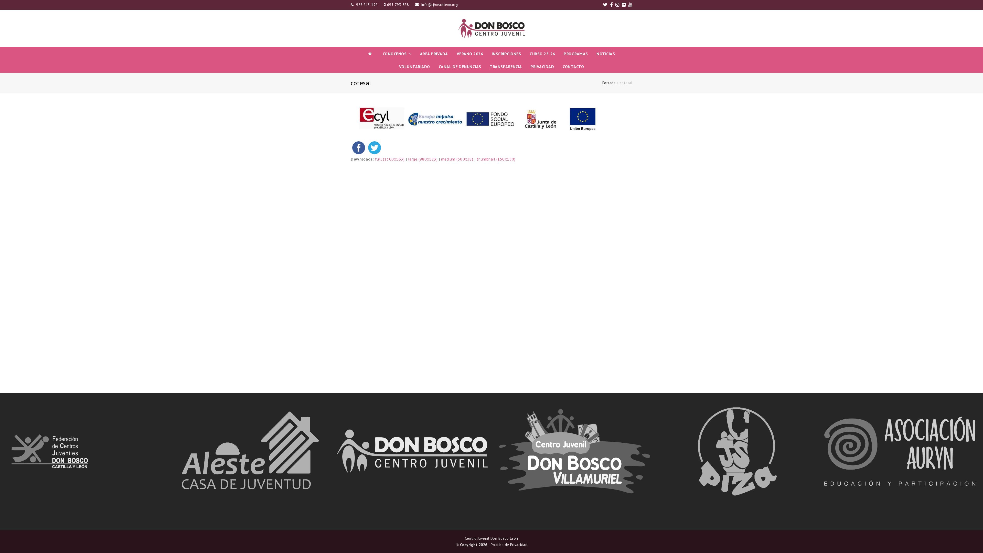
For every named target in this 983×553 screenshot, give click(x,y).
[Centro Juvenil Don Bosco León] (491, 28)
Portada (609, 82)
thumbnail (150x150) (496, 159)
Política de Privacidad (509, 544)
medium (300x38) (457, 159)
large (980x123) (423, 159)
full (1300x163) (390, 159)
